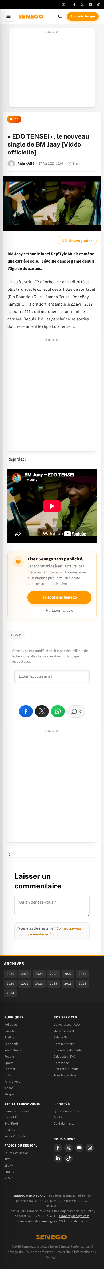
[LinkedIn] (58, 1158)
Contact (59, 1117)
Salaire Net (61, 1037)
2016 (68, 983)
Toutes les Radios (16, 1153)
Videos (8, 1088)
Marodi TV (11, 1117)
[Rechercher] (60, 16)
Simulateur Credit (66, 1069)
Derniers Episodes (16, 1111)
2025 (25, 973)
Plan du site (25, 1221)
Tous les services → (67, 1075)
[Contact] (63, 4)
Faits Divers (12, 1081)
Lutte (7, 1075)
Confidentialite (64, 1123)
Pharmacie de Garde (68, 1050)
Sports (8, 1062)
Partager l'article (59, 610)
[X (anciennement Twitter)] (82, 4)
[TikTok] (98, 4)
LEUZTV (9, 1129)
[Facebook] (74, 4)
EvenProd (11, 1123)
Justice (9, 1037)
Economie (11, 1043)
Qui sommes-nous (66, 1111)
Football (10, 1069)
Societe (9, 1031)
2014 (10, 993)
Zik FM (8, 1165)
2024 (39, 973)
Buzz (14, 119)
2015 (82, 983)
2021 (82, 973)
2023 (53, 973)
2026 (10, 973)
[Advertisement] (52, 69)
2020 (10, 983)
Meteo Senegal (64, 1031)
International (13, 1050)
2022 (68, 973)
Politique (10, 1024)
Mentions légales (45, 1221)
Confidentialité (77, 1221)
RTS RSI (9, 1178)
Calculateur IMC (64, 1056)
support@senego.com (74, 1216)
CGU (57, 1129)
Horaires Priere (64, 1043)
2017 (53, 983)
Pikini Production (16, 1136)
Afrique (9, 1094)
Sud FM (9, 1172)
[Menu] (8, 16)
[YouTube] (90, 4)
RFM (7, 1159)
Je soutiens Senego (59, 597)
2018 (39, 983)
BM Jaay (16, 635)
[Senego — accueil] (31, 16)
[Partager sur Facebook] (26, 711)
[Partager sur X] (42, 711)
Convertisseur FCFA (67, 1024)
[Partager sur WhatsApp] (58, 711)
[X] (68, 1148)
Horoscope (61, 1062)
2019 (25, 983)
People (9, 1056)
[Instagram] (90, 1148)
